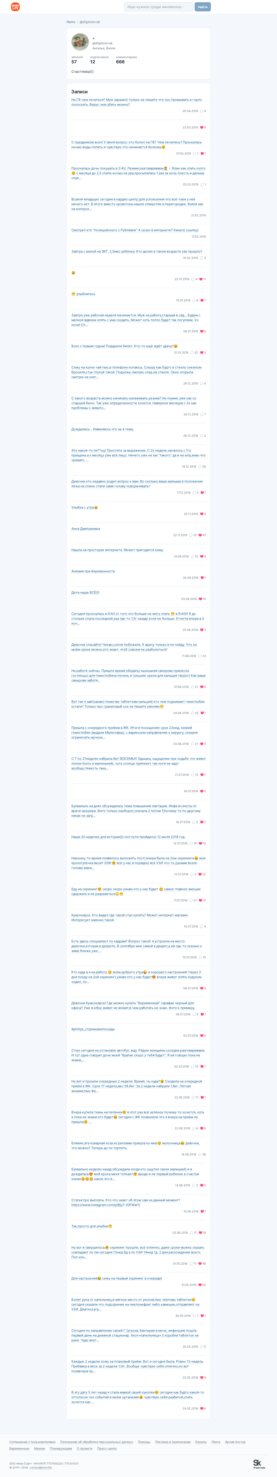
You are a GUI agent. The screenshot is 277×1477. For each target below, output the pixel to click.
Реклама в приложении (173, 1442)
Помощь (144, 1442)
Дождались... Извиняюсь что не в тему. (102, 429)
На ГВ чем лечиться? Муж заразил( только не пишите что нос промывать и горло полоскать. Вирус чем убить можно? (136, 102)
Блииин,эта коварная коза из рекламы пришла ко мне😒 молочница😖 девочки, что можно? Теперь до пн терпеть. (135, 1145)
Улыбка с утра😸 (84, 507)
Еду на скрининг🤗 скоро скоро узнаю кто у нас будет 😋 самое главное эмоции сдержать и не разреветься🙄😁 (136, 891)
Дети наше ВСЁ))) (85, 592)
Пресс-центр (107, 1448)
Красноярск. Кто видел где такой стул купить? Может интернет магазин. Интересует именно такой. (130, 917)
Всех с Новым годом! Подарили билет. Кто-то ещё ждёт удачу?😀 (124, 346)
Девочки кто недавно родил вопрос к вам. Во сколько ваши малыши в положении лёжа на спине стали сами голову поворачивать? (137, 483)
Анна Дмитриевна (85, 529)
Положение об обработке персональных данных (96, 1442)
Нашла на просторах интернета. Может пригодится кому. (117, 550)
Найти (203, 7)
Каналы (201, 1442)
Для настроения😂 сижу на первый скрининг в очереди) (116, 1278)
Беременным (19, 1448)
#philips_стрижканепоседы (93, 1029)
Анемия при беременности (93, 571)
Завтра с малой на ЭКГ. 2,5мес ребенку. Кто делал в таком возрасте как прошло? (136, 251)
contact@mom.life (41, 1467)
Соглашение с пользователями (32, 1442)
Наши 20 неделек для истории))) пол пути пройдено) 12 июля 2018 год (128, 837)
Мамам (39, 1448)
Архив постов (235, 1442)
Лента (70, 22)
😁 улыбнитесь (83, 294)
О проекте (84, 1448)
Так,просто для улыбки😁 (91, 1226)
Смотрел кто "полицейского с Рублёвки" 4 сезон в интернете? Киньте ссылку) (134, 230)
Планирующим (61, 1448)
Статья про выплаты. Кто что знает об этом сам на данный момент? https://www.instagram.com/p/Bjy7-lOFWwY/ (125, 1202)
